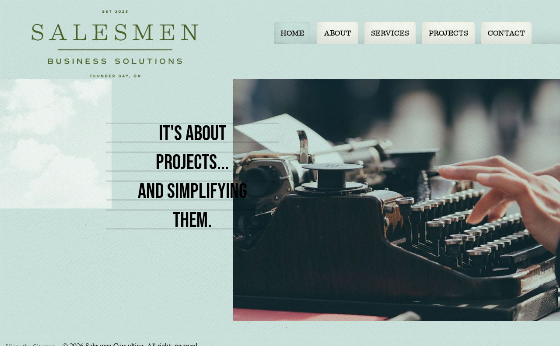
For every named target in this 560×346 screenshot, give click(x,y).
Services (390, 33)
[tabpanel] (280, 200)
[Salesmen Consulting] (115, 44)
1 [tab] (273, 327)
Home (292, 33)
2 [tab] (286, 327)
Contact (506, 33)
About (337, 33)
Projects (448, 33)
